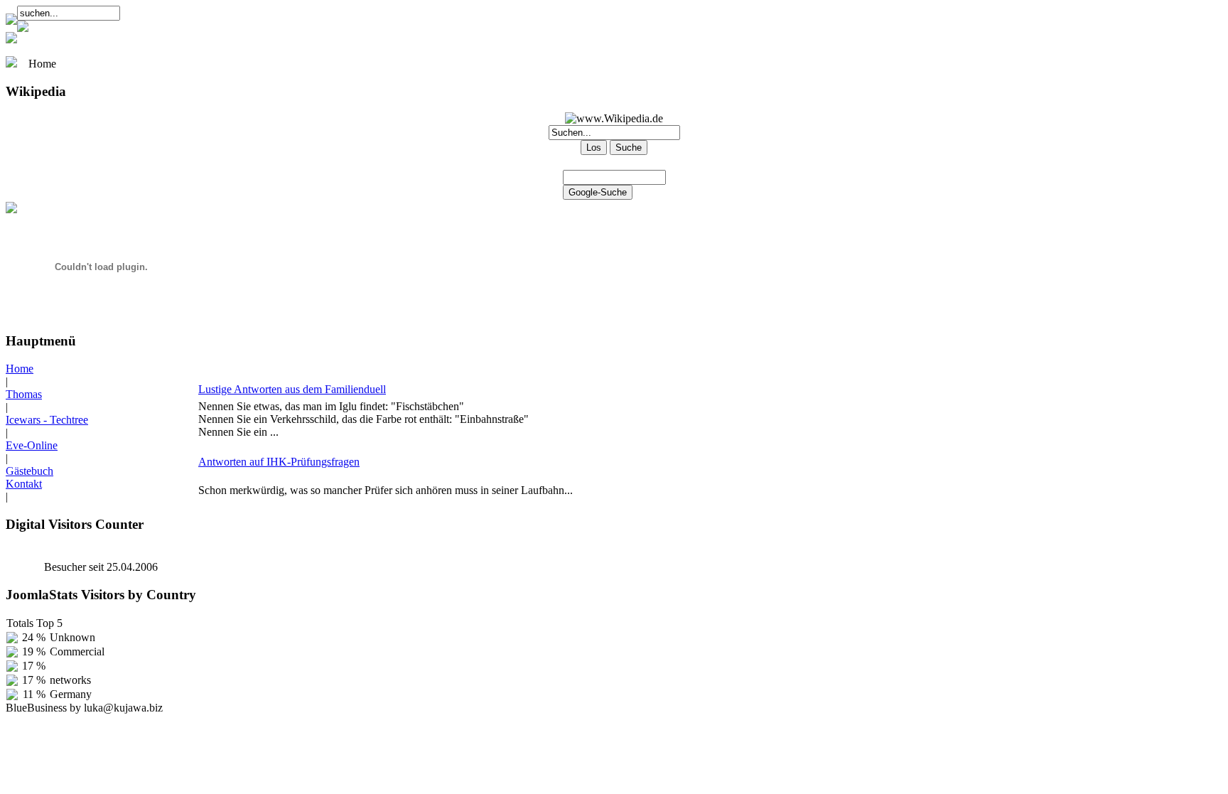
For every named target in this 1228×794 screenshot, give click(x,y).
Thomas (24, 394)
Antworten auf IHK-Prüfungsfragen (279, 462)
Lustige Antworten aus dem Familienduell (292, 389)
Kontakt (24, 484)
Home (19, 369)
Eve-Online (32, 445)
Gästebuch (29, 471)
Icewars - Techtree (47, 420)
